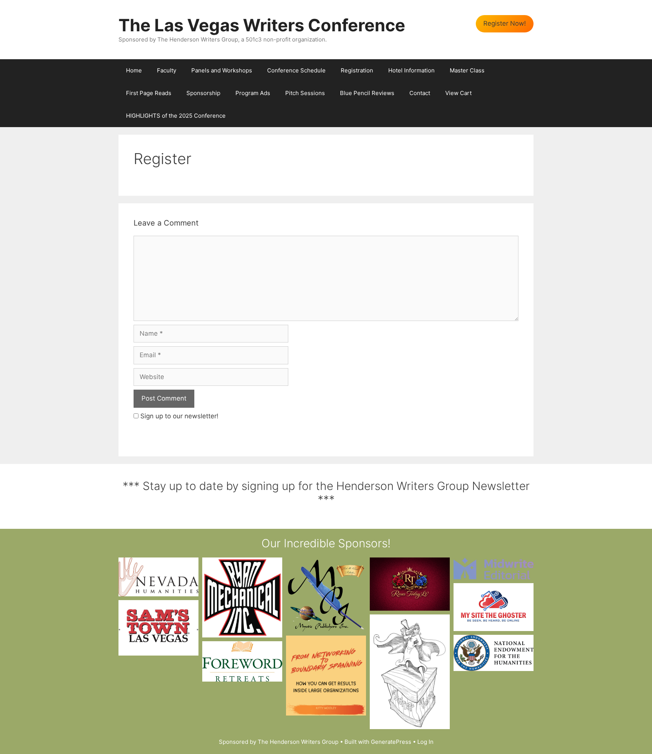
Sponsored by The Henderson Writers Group (278, 741)
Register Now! (504, 23)
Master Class (467, 70)
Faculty (166, 70)
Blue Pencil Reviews (367, 93)
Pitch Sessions (305, 93)
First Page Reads (148, 93)
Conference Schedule (296, 70)
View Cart (458, 93)
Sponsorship (203, 93)
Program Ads (252, 93)
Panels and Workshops (221, 70)
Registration (357, 70)
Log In (425, 741)
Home (134, 70)
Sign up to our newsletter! (179, 416)
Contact (419, 93)
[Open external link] (158, 576)
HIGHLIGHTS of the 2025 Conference (176, 115)
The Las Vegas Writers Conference (261, 25)
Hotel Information (411, 70)
